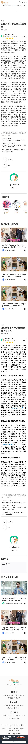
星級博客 (21, 695)
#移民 (18, 718)
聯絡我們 (17, 730)
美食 (17, 145)
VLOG (9, 695)
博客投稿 (17, 698)
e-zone (16, 727)
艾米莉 (16, 210)
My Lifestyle (9, 34)
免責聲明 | (11, 728)
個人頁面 (7, 705)
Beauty (19, 725)
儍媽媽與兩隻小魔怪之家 (6, 210)
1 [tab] (12, 11)
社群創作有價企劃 (7, 6)
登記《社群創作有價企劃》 (19, 140)
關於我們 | (5, 728)
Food (24, 725)
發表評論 (6, 564)
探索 (4, 695)
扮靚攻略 (5, 147)
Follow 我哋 (9, 151)
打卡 (10, 145)
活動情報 (11, 147)
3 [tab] (16, 11)
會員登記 (24, 2)
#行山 (9, 715)
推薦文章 (14, 695)
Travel (11, 725)
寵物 (25, 145)
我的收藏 (20, 705)
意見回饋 (10, 698)
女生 (2, 325)
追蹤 (24, 36)
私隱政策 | (23, 728)
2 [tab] (14, 11)
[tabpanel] (14, 9)
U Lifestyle (5, 725)
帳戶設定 (14, 705)
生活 (2, 21)
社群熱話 (18, 6)
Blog (12, 727)
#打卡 (14, 715)
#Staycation (11, 718)
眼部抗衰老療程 (17, 408)
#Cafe (23, 715)
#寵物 (5, 715)
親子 (21, 145)
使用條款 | (17, 728)
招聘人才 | (12, 730)
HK (15, 725)
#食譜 (18, 715)
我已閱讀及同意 (14, 741)
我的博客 (17, 708)
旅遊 (14, 145)
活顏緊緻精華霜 (6, 445)
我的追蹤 (10, 708)
